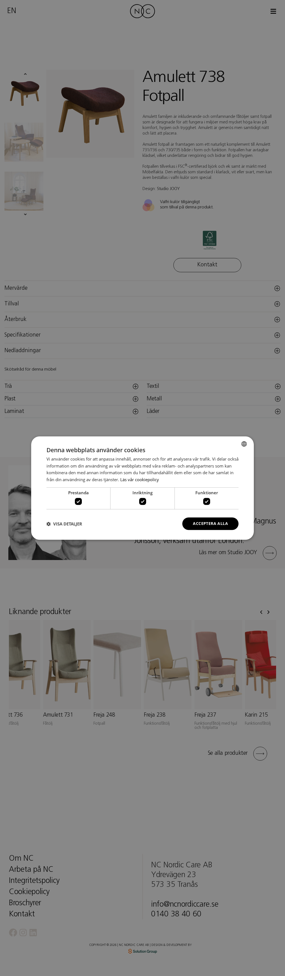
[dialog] (142, 488)
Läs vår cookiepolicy (139, 479)
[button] (64, 523)
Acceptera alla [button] (210, 523)
